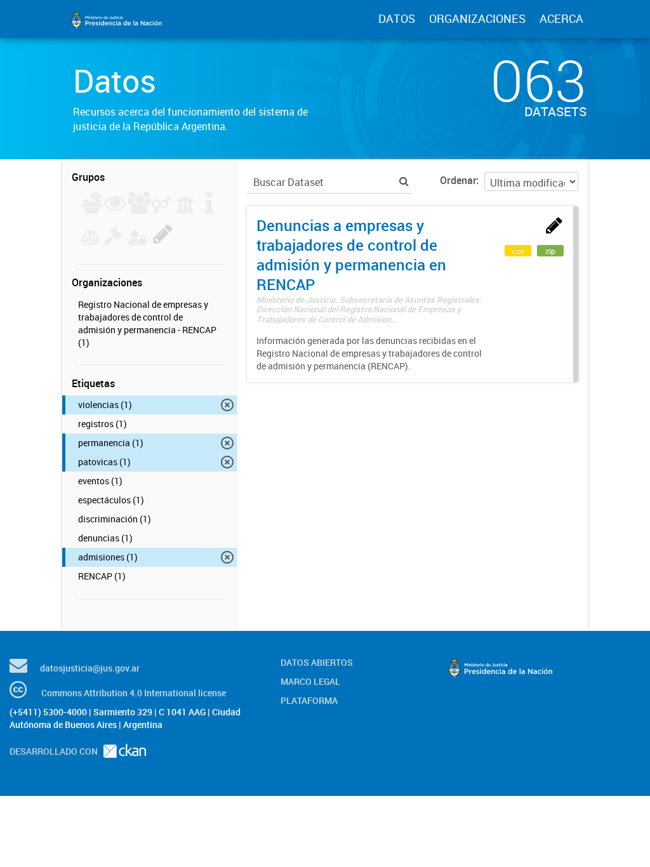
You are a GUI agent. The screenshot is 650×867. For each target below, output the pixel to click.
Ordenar (458, 180)
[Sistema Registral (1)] (163, 241)
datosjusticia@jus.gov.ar (90, 668)
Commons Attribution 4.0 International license (133, 693)
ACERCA (561, 18)
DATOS (396, 18)
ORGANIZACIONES (477, 18)
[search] (404, 181)
